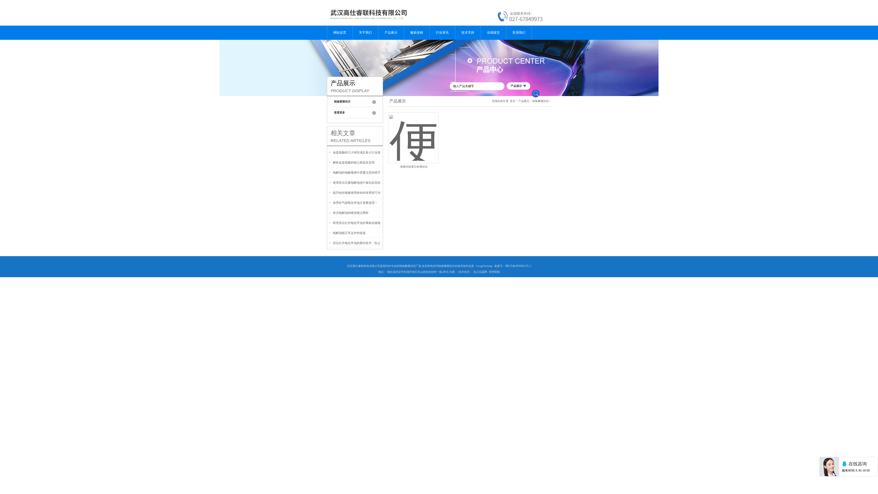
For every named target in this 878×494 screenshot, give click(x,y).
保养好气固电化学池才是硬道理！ (355, 202)
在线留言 (493, 32)
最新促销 (416, 32)
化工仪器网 (480, 272)
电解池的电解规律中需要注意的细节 (356, 172)
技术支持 (467, 32)
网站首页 (339, 32)
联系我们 (519, 32)
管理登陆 (494, 272)
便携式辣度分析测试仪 (414, 166)
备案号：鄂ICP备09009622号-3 (512, 266)
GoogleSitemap (484, 266)
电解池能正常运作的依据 (349, 233)
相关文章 (343, 133)
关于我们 (365, 32)
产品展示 (391, 32)
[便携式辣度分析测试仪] (413, 132)
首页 (512, 101)
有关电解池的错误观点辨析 (351, 213)
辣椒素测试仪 (540, 101)
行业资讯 (442, 32)
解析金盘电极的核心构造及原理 (354, 162)
